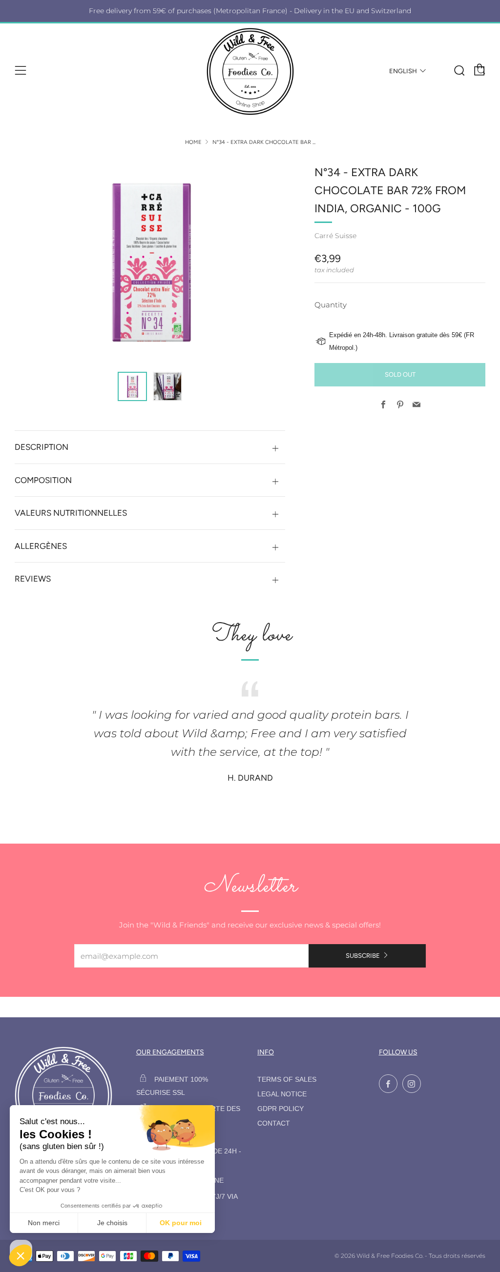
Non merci (44, 1223)
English (403, 71)
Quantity (330, 304)
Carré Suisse (335, 235)
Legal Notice (282, 1094)
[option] (150, 261)
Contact (273, 1123)
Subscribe (363, 955)
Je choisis (112, 1223)
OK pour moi (181, 1223)
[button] (132, 386)
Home (193, 142)
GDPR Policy (280, 1108)
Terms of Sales (286, 1079)
